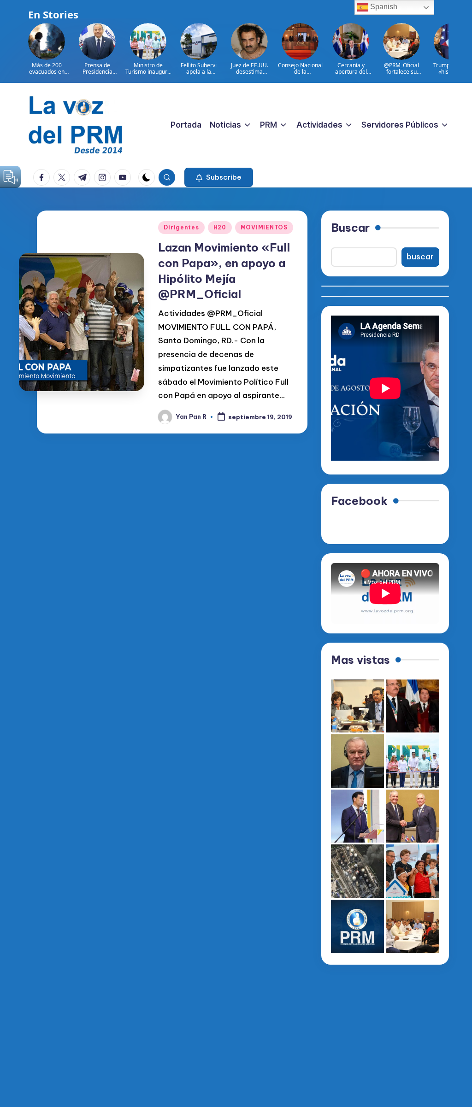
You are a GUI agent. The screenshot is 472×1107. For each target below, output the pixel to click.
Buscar (350, 227)
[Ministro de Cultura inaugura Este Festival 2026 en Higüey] (357, 816)
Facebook (359, 501)
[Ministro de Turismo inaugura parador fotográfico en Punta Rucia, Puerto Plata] (412, 761)
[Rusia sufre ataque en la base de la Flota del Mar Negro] (357, 871)
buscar (420, 257)
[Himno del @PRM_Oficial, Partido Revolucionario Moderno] (357, 926)
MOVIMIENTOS (264, 227)
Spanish (382, 7)
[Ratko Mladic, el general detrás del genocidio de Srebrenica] (357, 761)
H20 (219, 227)
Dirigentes (181, 227)
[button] (218, 177)
